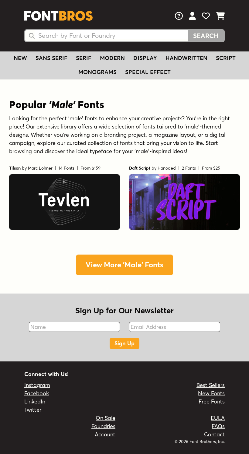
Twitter (32, 409)
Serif (83, 58)
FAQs (218, 426)
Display (145, 58)
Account (105, 434)
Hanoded (167, 168)
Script (226, 58)
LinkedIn (34, 401)
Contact (214, 434)
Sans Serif (51, 58)
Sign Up (124, 343)
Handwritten (186, 58)
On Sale (105, 417)
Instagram (37, 385)
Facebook (36, 393)
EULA (218, 417)
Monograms (97, 72)
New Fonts (211, 393)
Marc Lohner (40, 168)
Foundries (103, 426)
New (20, 58)
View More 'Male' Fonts (124, 264)
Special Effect (148, 72)
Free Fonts (212, 401)
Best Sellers (210, 385)
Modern (112, 58)
